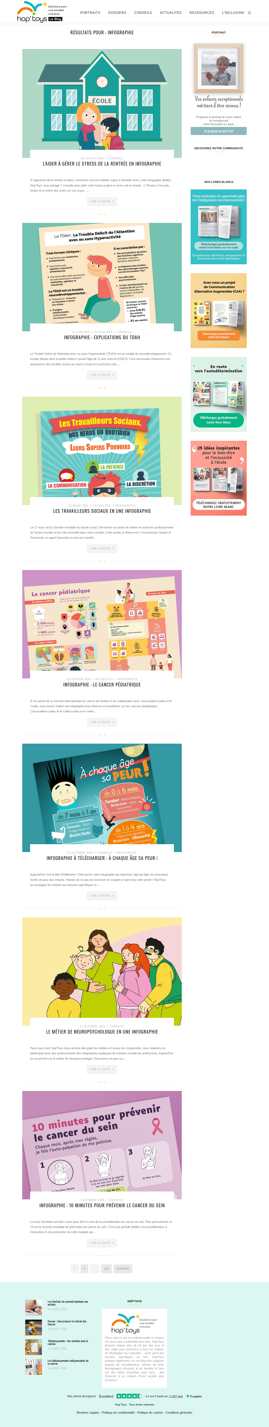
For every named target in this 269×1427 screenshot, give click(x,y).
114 (106, 1268)
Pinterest (214, 161)
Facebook (195, 161)
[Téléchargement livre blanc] (219, 226)
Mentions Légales (88, 1412)
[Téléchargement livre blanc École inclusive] (219, 478)
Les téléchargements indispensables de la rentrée (68, 1362)
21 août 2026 (57, 1309)
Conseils (143, 12)
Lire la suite (100, 201)
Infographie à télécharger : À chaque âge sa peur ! (102, 857)
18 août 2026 (57, 1328)
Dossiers (117, 12)
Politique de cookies (150, 1412)
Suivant (123, 1268)
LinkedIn (223, 161)
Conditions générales (178, 1412)
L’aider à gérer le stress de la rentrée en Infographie (102, 163)
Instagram (204, 161)
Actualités (171, 12)
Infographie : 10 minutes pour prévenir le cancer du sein (102, 1205)
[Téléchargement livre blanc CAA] (219, 310)
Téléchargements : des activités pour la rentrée (68, 1342)
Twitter (241, 161)
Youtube (232, 161)
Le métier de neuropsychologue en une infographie (102, 1031)
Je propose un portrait (218, 130)
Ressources (202, 12)
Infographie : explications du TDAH (102, 337)
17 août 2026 (57, 1348)
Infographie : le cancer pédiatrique (102, 684)
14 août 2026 (57, 1368)
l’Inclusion (233, 12)
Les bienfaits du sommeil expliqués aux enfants (68, 1303)
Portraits (90, 12)
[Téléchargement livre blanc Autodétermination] (219, 394)
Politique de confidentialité (118, 1412)
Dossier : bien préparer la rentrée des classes (67, 1323)
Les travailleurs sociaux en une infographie (102, 510)
